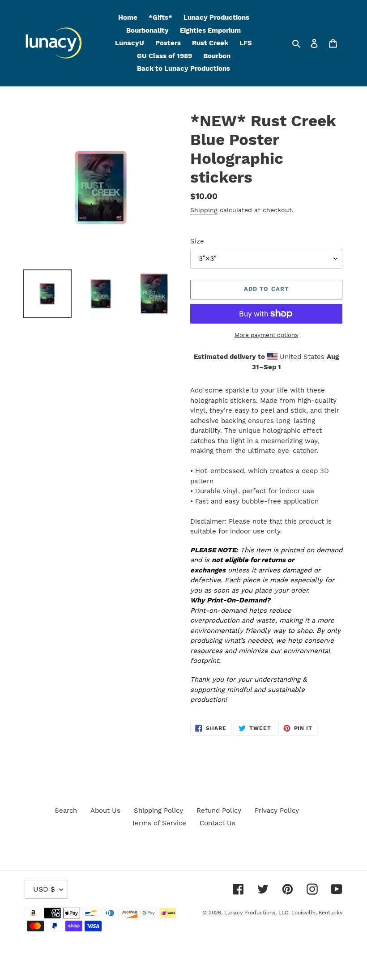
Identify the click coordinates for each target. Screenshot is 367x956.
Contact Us (217, 823)
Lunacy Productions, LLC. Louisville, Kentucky (283, 912)
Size (197, 241)
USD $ (44, 889)
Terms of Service (159, 823)
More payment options (266, 335)
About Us (105, 811)
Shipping (204, 209)
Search (66, 811)
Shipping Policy (158, 811)
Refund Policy (218, 811)
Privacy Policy (277, 811)
